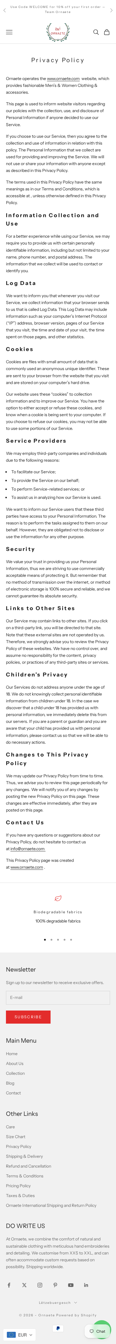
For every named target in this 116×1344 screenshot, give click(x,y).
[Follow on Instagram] (40, 1285)
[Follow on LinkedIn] (86, 1285)
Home (12, 1053)
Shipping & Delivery (24, 1156)
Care (10, 1127)
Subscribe (28, 1016)
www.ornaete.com (63, 78)
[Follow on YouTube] (71, 1285)
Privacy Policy (18, 1146)
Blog (10, 1083)
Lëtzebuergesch (55, 1303)
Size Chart (15, 1136)
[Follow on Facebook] (9, 1285)
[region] (58, 912)
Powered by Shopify (76, 1315)
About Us (14, 1063)
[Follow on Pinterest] (55, 1285)
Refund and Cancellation (28, 1166)
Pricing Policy (18, 1185)
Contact (13, 1093)
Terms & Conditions (24, 1176)
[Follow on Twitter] (24, 1285)
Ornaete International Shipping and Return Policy (51, 1205)
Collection (15, 1073)
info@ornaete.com (28, 848)
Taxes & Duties (20, 1195)
